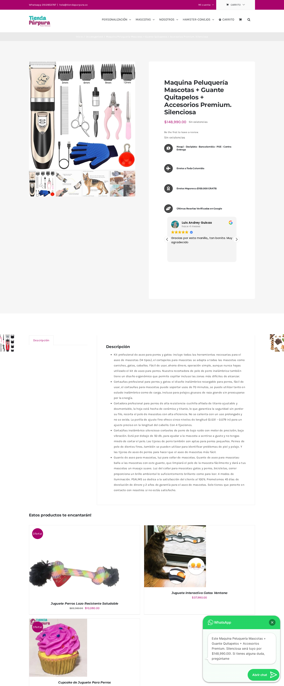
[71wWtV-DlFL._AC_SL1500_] (82, 115)
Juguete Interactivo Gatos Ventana (199, 593)
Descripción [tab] (41, 340)
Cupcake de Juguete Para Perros (84, 682)
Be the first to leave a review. (181, 132)
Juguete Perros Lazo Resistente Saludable (84, 603)
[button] (248, 18)
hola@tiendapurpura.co (73, 4)
